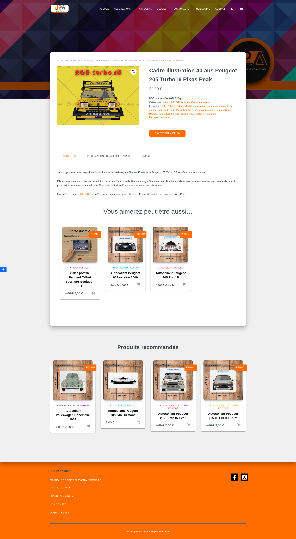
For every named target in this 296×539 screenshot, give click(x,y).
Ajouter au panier (165, 133)
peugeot (209, 110)
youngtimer (211, 113)
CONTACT (220, 9)
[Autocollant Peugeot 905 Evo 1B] (170, 244)
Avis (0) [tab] (146, 156)
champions (227, 106)
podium (185, 113)
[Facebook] (3, 269)
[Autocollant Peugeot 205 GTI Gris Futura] (223, 380)
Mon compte (203, 9)
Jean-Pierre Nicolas (180, 110)
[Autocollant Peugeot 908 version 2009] (125, 244)
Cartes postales (80, 268)
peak (201, 110)
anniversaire (199, 106)
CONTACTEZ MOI (59, 512)
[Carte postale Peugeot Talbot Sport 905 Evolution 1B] (79, 244)
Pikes (176, 113)
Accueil (104, 9)
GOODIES (162, 9)
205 (164, 106)
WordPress (165, 531)
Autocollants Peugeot (125, 268)
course (153, 110)
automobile (214, 106)
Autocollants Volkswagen (73, 405)
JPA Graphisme (133, 531)
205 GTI (172, 106)
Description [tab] (68, 156)
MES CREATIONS (122, 9)
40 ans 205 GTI (171, 102)
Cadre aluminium (119, 60)
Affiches (185, 102)
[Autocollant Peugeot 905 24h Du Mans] (123, 380)
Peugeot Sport (223, 110)
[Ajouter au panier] (93, 293)
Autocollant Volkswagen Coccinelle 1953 (73, 415)
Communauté (181, 9)
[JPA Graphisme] (60, 8)
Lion (195, 110)
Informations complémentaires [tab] (108, 156)
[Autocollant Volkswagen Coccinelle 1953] (72, 380)
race (192, 113)
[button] (133, 72)
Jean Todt (163, 110)
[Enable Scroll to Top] (289, 532)
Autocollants (61, 487)
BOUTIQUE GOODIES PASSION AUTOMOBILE (87, 60)
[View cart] (241, 8)
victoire (200, 113)
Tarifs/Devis (145, 9)
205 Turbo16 (185, 106)
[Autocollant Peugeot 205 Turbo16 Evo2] (173, 380)
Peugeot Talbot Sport (160, 113)
